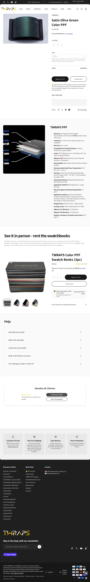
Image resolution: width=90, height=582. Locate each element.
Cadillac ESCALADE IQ (9, 508)
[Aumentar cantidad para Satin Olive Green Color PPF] (62, 45)
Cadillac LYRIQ (7, 510)
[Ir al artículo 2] (16, 303)
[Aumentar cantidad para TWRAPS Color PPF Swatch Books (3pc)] (61, 277)
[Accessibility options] (86, 573)
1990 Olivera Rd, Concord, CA (56, 471)
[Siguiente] (44, 278)
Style (53, 52)
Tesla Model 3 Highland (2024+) (12, 482)
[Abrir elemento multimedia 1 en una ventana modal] (25, 29)
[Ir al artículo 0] (7, 303)
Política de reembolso (8, 576)
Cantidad (55, 40)
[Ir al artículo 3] (26, 303)
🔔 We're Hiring (30, 471)
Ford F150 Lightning (9, 502)
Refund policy (30, 485)
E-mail (63, 88)
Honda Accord (7, 516)
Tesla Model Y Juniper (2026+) (12, 480)
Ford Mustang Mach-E (9, 499)
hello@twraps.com (13, 447)
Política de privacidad (19, 576)
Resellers (28, 488)
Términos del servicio (30, 576)
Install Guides (30, 474)
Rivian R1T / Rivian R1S (9, 471)
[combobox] (67, 2)
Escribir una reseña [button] (56, 395)
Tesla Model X (7, 494)
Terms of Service (30, 482)
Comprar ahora (78, 79)
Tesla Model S (7, 491)
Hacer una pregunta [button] (57, 399)
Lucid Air (5, 496)
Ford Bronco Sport (8, 505)
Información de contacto (9, 579)
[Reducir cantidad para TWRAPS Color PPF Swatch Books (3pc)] (54, 277)
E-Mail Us (28, 491)
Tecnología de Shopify (16, 573)
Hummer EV (6, 474)
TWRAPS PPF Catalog (32, 477)
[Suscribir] (39, 546)
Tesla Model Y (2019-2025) (10, 485)
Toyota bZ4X (6, 519)
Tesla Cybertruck (8, 477)
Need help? (83, 110)
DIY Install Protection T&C (33, 480)
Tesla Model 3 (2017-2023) (10, 488)
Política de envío (40, 576)
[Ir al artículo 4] (35, 303)
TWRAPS (55, 15)
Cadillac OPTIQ (7, 513)
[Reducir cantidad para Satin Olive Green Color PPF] (54, 45)
